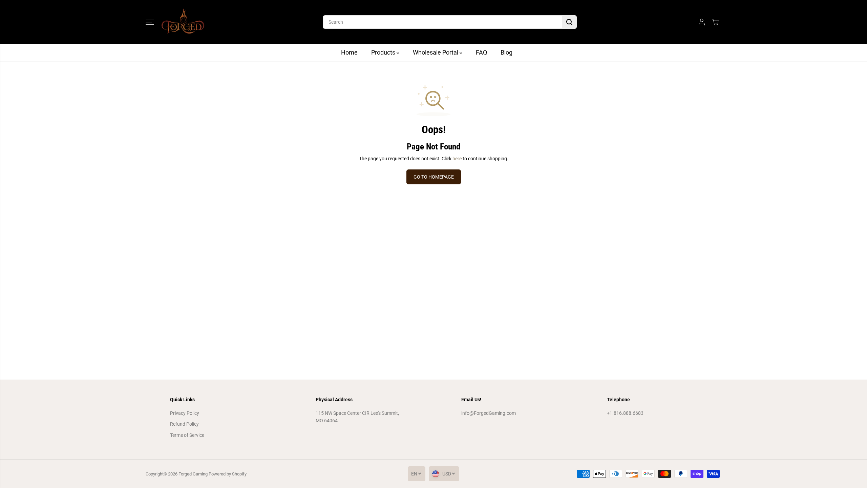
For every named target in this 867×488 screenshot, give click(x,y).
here (457, 158)
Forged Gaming (193, 473)
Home (349, 52)
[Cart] (715, 22)
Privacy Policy (184, 413)
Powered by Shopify (228, 473)
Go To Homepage (434, 177)
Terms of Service (187, 435)
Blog (506, 52)
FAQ (481, 52)
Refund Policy (184, 424)
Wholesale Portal (436, 52)
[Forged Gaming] (183, 22)
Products (384, 52)
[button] (150, 22)
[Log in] (702, 22)
